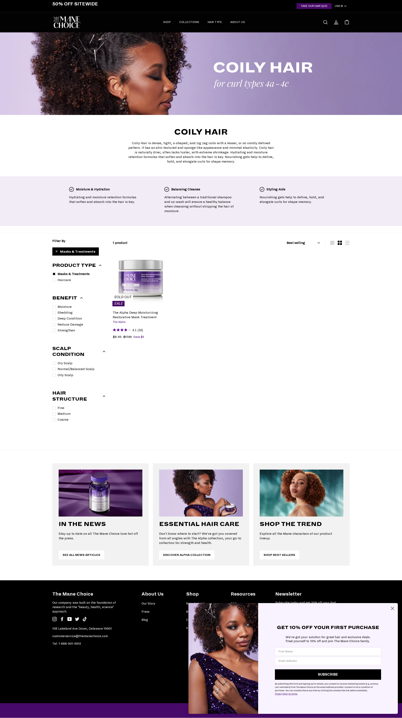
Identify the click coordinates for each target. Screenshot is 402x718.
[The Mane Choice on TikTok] (84, 619)
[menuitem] (167, 22)
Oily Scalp (65, 375)
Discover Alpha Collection (186, 554)
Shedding (65, 312)
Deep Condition (70, 318)
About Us (237, 22)
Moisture (65, 306)
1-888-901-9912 (70, 643)
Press (145, 611)
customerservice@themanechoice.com (80, 636)
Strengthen (66, 330)
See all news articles (81, 554)
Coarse (63, 419)
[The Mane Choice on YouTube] (69, 619)
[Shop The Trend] (301, 493)
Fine (61, 408)
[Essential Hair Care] (201, 493)
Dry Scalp (65, 363)
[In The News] (100, 493)
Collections (189, 22)
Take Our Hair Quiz (314, 6)
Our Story (148, 603)
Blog (145, 619)
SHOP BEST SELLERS (279, 554)
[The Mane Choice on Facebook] (62, 619)
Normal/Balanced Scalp (76, 369)
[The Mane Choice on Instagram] (54, 619)
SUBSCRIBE (328, 674)
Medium (64, 413)
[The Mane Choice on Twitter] (77, 619)
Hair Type (215, 22)
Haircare (64, 280)
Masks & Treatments (77, 251)
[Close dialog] (392, 608)
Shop (167, 22)
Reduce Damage (70, 324)
